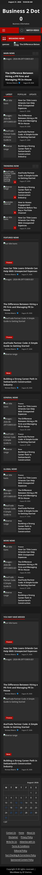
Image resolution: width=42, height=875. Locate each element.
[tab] (9, 95)
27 (21, 812)
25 (11, 812)
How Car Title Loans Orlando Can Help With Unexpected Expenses (10, 105)
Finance (9, 263)
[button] (3, 30)
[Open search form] (16, 30)
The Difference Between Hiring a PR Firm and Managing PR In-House (10, 120)
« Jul (5, 821)
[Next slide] (37, 53)
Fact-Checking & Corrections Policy (20, 855)
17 (6, 807)
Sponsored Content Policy (22, 859)
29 (31, 812)
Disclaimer (13, 837)
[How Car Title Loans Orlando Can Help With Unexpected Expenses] (21, 254)
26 (16, 812)
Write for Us (11, 841)
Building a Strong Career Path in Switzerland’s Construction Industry (10, 151)
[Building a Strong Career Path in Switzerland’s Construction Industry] (21, 364)
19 (16, 807)
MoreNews (14, 872)
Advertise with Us (27, 841)
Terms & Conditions (20, 846)
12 (16, 802)
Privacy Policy (27, 837)
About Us (31, 832)
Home (21, 832)
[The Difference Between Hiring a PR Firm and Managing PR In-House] (21, 290)
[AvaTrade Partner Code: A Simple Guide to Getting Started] (21, 328)
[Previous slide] (33, 53)
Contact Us (11, 832)
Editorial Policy (20, 850)
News (8, 373)
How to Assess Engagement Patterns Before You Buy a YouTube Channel (10, 207)
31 (6, 817)
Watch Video (32, 30)
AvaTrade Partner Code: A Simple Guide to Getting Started (10, 135)
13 (21, 802)
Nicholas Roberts (12, 83)
